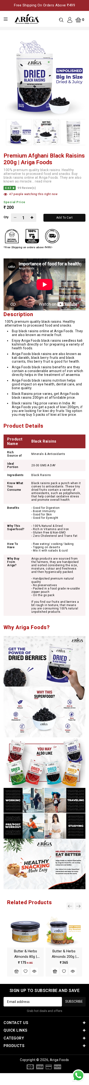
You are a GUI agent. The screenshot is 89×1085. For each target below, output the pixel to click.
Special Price (14, 202)
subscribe (74, 1001)
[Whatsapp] (78, 1075)
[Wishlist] (25, 971)
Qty (6, 217)
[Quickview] (34, 971)
